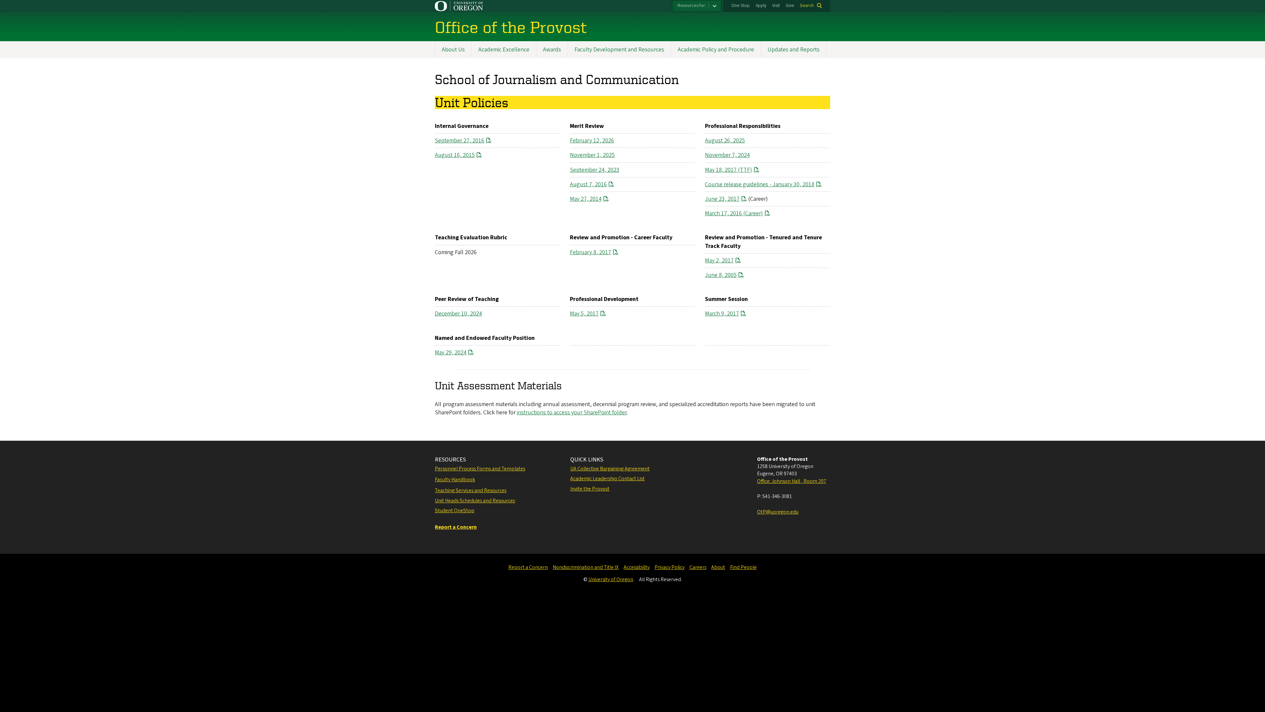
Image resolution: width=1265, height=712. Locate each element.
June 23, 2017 (722, 199)
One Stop (740, 5)
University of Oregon (610, 579)
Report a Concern (528, 567)
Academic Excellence (503, 49)
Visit (776, 5)
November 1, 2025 (592, 155)
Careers (697, 567)
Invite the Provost (589, 488)
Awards (552, 49)
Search (807, 5)
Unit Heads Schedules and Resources (475, 500)
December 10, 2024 (458, 314)
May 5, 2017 (584, 314)
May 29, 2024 (450, 352)
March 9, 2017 (722, 314)
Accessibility (637, 567)
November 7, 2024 (727, 155)
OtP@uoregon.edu (778, 512)
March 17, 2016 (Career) (734, 213)
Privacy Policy (670, 567)
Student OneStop (454, 510)
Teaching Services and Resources (470, 490)
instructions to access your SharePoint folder (572, 412)
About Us (453, 49)
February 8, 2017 (590, 252)
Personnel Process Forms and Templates (480, 468)
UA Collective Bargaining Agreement (610, 468)
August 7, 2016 (588, 184)
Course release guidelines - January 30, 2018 (759, 184)
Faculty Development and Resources (619, 49)
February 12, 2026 (592, 140)
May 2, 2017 (719, 260)
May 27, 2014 (586, 199)
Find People (743, 567)
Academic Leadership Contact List (607, 478)
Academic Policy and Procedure (716, 49)
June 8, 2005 (721, 275)
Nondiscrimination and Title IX (586, 567)
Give (790, 5)
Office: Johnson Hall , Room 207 (791, 481)
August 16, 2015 (455, 155)
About (718, 567)
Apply (761, 5)
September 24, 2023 (594, 170)
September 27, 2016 (459, 140)
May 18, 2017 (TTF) (728, 170)
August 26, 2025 (725, 140)
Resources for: (692, 5)
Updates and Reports (794, 49)
